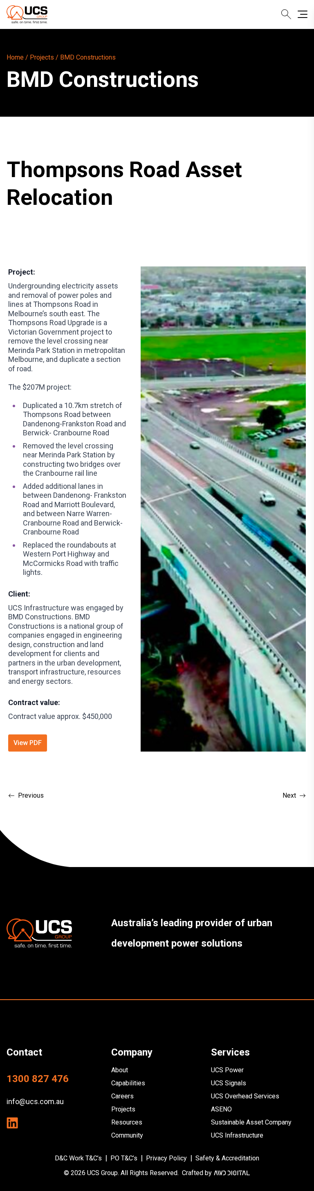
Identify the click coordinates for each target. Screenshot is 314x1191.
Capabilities (128, 1083)
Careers (122, 1096)
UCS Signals (228, 1083)
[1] (39, 932)
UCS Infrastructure (237, 1135)
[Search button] (286, 14)
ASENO (221, 1109)
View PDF (27, 743)
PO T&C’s (123, 1158)
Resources (126, 1122)
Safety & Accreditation (227, 1158)
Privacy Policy (166, 1158)
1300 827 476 (38, 1079)
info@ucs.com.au (35, 1101)
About (119, 1070)
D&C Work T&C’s (78, 1158)
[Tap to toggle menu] (302, 14)
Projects (123, 1109)
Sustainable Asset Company (251, 1122)
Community (127, 1135)
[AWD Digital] (231, 1172)
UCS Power (227, 1070)
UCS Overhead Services (245, 1096)
